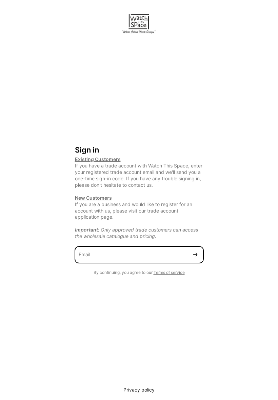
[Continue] (195, 255)
